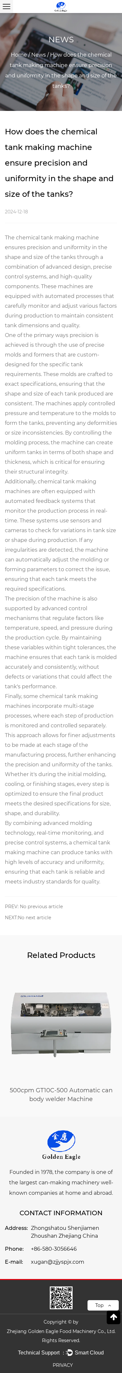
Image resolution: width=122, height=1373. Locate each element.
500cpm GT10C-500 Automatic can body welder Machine (61, 1095)
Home (19, 55)
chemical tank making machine (57, 238)
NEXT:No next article (28, 918)
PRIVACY (63, 1365)
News (38, 55)
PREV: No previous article (34, 906)
